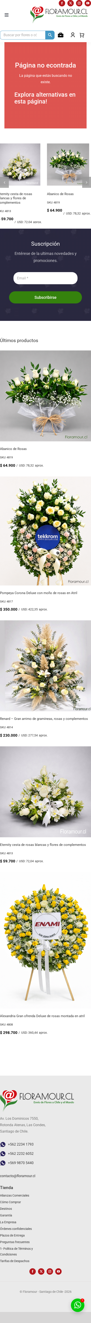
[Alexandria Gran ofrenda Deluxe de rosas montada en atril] (45, 879)
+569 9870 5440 (21, 1167)
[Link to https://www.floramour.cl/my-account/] (60, 35)
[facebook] (62, 3)
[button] (4, 184)
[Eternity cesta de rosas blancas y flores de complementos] (45, 753)
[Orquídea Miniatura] (70, 145)
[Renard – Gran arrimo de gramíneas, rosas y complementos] (45, 627)
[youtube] (88, 3)
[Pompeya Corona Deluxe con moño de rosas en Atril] (21, 145)
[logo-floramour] (59, 8)
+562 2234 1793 (21, 1148)
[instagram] (79, 3)
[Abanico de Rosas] (45, 357)
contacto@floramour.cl (17, 1180)
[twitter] (70, 3)
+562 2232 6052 (21, 1158)
